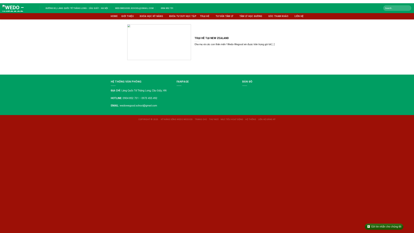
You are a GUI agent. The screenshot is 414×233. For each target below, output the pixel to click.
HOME (114, 16)
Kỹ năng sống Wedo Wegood (177, 119)
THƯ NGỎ (213, 119)
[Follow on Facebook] (179, 8)
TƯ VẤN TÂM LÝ (224, 16)
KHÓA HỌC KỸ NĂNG (151, 16)
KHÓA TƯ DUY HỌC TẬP (182, 16)
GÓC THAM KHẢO (278, 16)
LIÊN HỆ (298, 16)
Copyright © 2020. (148, 119)
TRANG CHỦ (201, 119)
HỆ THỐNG (250, 119)
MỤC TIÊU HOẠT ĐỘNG (232, 119)
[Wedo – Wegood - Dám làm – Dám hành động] (18, 8)
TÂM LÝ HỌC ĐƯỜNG (250, 16)
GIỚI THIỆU (127, 16)
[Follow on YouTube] (183, 8)
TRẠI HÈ (204, 16)
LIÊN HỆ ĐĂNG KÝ (267, 119)
